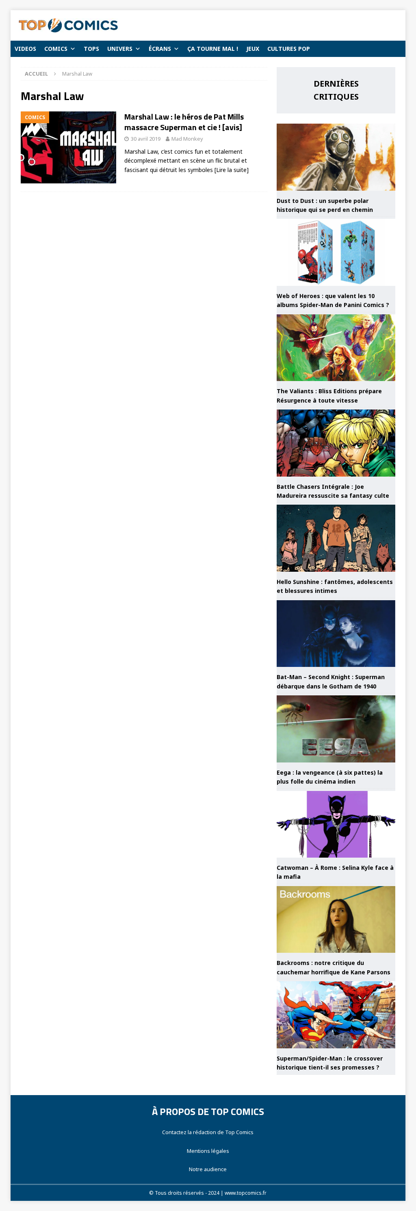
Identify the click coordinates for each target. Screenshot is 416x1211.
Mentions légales (208, 1150)
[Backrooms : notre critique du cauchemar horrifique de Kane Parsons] (336, 919)
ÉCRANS (160, 48)
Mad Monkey (187, 138)
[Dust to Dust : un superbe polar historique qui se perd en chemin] (336, 157)
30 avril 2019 (145, 138)
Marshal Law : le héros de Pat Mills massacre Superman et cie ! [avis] (184, 121)
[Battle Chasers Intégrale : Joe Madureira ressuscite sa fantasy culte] (336, 443)
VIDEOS (25, 48)
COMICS (55, 48)
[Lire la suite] (231, 170)
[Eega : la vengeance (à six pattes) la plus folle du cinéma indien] (336, 728)
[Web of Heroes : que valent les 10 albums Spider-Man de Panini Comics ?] (336, 252)
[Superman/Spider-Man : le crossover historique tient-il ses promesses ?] (336, 1014)
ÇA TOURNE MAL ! (212, 48)
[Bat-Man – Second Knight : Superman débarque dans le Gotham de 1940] (336, 633)
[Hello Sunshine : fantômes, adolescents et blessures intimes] (336, 538)
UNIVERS (119, 48)
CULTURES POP (288, 48)
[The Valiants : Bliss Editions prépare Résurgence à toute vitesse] (336, 347)
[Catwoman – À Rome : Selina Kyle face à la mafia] (336, 824)
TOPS (91, 48)
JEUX (252, 48)
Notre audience (208, 1169)
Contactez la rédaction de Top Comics (208, 1132)
